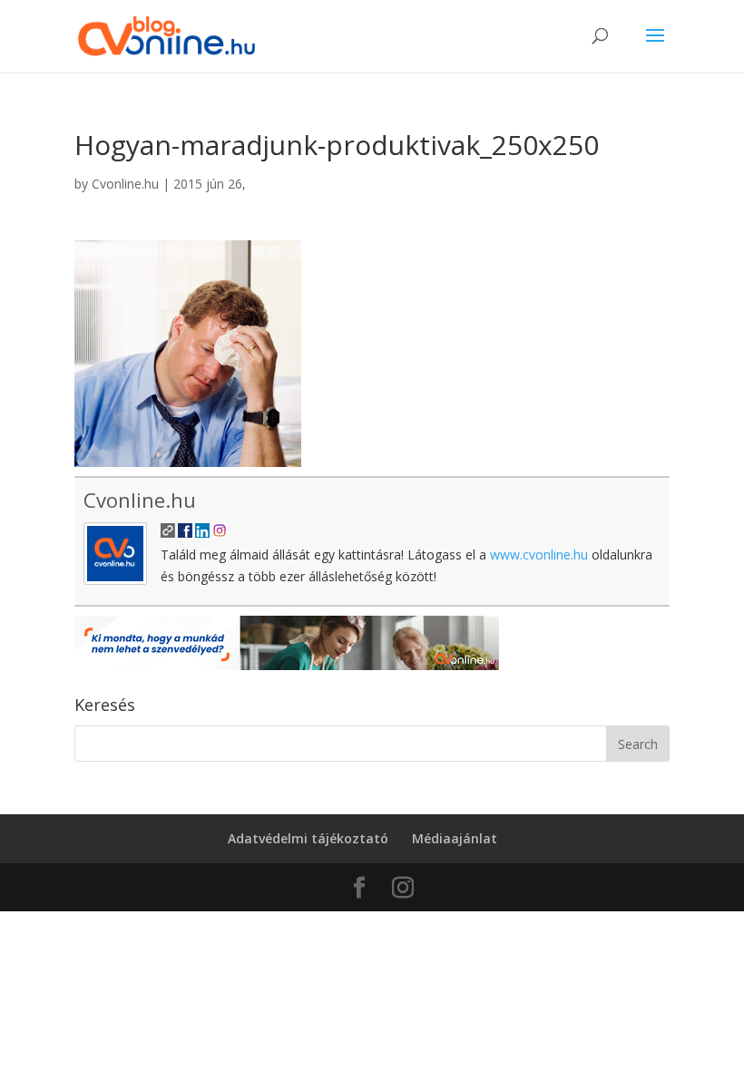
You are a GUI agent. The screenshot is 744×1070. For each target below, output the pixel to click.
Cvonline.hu (125, 183)
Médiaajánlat (454, 838)
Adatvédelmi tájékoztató (308, 838)
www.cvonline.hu (539, 554)
